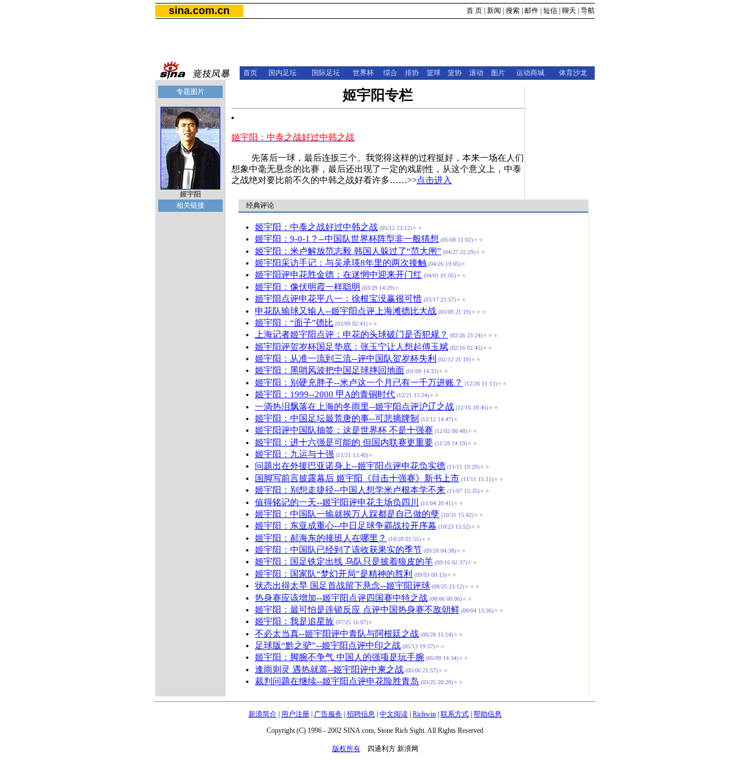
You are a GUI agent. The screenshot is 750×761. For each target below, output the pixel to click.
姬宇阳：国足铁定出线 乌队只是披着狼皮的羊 (344, 561)
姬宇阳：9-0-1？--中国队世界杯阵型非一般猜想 (347, 238)
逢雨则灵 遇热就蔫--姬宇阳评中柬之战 (329, 669)
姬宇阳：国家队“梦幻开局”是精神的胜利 (333, 574)
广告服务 (328, 714)
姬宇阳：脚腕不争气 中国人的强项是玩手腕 (339, 657)
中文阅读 (394, 714)
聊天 (569, 10)
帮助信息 (487, 714)
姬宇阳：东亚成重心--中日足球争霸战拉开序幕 (346, 525)
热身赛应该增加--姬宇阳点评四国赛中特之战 (341, 598)
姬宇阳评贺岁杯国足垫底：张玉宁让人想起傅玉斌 (351, 346)
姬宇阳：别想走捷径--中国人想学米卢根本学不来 (350, 490)
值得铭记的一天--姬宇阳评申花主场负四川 (337, 502)
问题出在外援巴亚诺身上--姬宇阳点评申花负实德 (350, 466)
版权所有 (346, 749)
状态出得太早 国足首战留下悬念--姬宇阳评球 (342, 585)
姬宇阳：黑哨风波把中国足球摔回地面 (329, 370)
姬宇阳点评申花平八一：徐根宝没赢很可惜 (338, 298)
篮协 (455, 73)
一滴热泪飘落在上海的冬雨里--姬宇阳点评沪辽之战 (354, 406)
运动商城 (530, 73)
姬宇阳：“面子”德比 (294, 322)
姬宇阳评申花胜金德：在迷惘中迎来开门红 (338, 274)
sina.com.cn (199, 10)
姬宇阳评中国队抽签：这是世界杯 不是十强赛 (344, 430)
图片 (498, 73)
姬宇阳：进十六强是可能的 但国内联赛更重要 (344, 442)
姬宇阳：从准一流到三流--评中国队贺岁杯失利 (346, 358)
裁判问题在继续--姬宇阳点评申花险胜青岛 (337, 681)
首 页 (474, 10)
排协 (412, 73)
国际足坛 (326, 73)
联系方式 (455, 714)
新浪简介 (262, 714)
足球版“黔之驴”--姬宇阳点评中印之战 (328, 645)
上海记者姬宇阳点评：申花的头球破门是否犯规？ (351, 334)
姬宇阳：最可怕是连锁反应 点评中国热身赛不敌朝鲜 (357, 609)
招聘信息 (361, 714)
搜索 (513, 10)
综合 (390, 73)
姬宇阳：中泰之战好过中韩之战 (316, 227)
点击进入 (434, 180)
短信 (550, 10)
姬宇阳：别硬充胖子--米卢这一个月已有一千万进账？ (359, 382)
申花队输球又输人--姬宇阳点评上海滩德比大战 (346, 311)
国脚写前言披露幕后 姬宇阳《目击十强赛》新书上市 (357, 478)
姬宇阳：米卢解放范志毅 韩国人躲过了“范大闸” (348, 251)
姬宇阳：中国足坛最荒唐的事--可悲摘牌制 (337, 418)
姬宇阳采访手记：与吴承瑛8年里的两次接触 (341, 263)
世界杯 (363, 73)
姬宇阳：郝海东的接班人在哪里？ (321, 538)
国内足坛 (282, 73)
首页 (250, 73)
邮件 (531, 10)
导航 (588, 10)
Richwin (424, 714)
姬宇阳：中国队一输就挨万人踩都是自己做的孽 (347, 514)
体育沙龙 (573, 73)
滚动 (476, 73)
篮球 (434, 73)
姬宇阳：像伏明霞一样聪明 (307, 287)
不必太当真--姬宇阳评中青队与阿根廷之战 (337, 633)
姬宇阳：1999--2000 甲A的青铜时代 (325, 394)
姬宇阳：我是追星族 (294, 621)
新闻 (494, 10)
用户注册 (295, 714)
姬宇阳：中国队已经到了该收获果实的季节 (338, 549)
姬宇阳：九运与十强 (294, 454)
